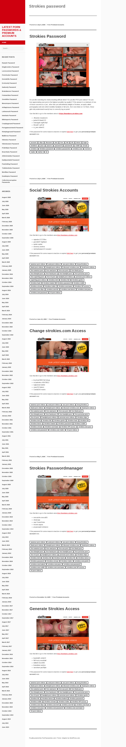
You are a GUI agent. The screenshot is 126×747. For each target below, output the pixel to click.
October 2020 (6, 476)
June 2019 (5, 541)
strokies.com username (56, 567)
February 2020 (7, 509)
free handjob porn (66, 273)
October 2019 (6, 525)
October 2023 (6, 331)
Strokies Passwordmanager (56, 468)
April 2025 (5, 258)
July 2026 (5, 201)
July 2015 (5, 723)
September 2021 (7, 432)
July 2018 (5, 577)
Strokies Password (48, 36)
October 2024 (6, 282)
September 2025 (7, 238)
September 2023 (7, 335)
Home (4, 42)
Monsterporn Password (10, 103)
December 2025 (7, 225)
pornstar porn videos (83, 277)
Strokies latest (36, 423)
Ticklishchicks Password (10, 168)
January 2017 (6, 650)
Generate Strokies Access (54, 608)
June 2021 (5, 444)
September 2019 (7, 529)
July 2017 (5, 626)
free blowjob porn (37, 273)
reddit (77, 145)
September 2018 (7, 569)
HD (72, 142)
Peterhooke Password (10, 75)
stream (85, 145)
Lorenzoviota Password (10, 71)
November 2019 (7, 521)
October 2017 (6, 614)
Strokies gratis (77, 280)
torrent (87, 149)
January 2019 (6, 553)
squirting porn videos (38, 280)
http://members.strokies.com (67, 235)
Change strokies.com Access (58, 330)
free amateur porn (37, 270)
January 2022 (6, 416)
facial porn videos (88, 267)
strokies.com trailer (57, 430)
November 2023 (7, 327)
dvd (56, 142)
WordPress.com (75, 738)
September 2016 (7, 666)
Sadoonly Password (9, 87)
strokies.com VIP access (75, 567)
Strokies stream (36, 286)
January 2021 (6, 464)
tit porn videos (55, 292)
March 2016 (6, 691)
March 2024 (6, 310)
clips (41, 142)
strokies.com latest (68, 289)
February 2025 (7, 266)
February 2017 (7, 646)
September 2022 (7, 383)
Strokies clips (82, 417)
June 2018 (5, 581)
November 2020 (7, 472)
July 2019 (5, 537)
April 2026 (5, 213)
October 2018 (6, 565)
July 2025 (5, 246)
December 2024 (7, 274)
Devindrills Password (9, 79)
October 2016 (6, 662)
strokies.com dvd (53, 705)
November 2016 (7, 658)
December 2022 (7, 371)
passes (49, 145)
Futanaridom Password (10, 95)
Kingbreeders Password (10, 67)
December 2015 (7, 703)
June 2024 (5, 298)
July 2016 (5, 674)
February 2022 (7, 412)
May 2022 (5, 399)
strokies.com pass (84, 289)
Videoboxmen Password (10, 144)
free (61, 142)
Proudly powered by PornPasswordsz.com (42, 738)
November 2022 (7, 375)
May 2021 (5, 448)
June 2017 (5, 630)
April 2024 (5, 306)
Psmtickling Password (10, 164)
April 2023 (5, 355)
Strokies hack (35, 283)
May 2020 (5, 496)
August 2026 (6, 197)
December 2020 (7, 468)
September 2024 (7, 286)
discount (49, 142)
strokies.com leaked (38, 564)
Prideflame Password (9, 148)
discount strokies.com (71, 267)
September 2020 (7, 480)
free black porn (76, 270)
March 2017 (6, 642)
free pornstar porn (81, 273)
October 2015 (6, 711)
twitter (40, 152)
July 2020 (5, 488)
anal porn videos (54, 264)
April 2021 (5, 452)
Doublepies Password (9, 176)
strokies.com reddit (38, 567)
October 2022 (6, 379)
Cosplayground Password (11, 123)
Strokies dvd (53, 280)
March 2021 (6, 456)
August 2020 (6, 484)
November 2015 (7, 707)
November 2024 (7, 278)
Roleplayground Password (11, 131)
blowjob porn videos (53, 267)
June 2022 (5, 395)
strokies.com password (39, 292)
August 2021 (6, 436)
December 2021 (7, 420)
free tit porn (51, 277)
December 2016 (7, 654)
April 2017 (5, 638)
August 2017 (6, 622)
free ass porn (64, 270)
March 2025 (6, 262)
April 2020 (5, 500)
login (85, 142)
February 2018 (7, 598)
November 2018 (7, 561)
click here (70, 132)
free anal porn (51, 270)
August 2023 (6, 339)
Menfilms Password (9, 172)
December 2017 (7, 606)
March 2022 (6, 407)
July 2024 (5, 294)
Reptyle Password (8, 63)
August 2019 (6, 533)
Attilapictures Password (10, 107)
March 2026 (6, 217)
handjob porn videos (65, 277)
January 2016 (6, 699)
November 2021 (7, 424)
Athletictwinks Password (10, 156)
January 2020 (6, 513)
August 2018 (6, 573)
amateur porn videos (38, 264)
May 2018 (5, 585)
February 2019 (7, 549)
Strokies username (65, 286)
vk (46, 152)
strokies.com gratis (82, 561)
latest (78, 142)
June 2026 (5, 205)
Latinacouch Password (10, 111)
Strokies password (46, 149)
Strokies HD (84, 420)
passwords (68, 145)
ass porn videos (68, 264)
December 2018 (7, 557)
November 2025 (7, 230)
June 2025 (5, 250)
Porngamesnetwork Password (12, 127)
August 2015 (6, 719)
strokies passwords (63, 149)
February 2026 (7, 221)
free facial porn (51, 273)
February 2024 (7, 314)
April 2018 (5, 589)
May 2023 (5, 351)
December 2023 (7, 323)
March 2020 (6, 505)
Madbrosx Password (9, 136)
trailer (33, 152)
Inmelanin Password (9, 115)
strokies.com (77, 149)
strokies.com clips (37, 289)
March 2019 (6, 545)
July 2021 (5, 440)
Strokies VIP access (82, 286)
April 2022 (5, 403)
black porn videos (37, 267)
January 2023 (6, 367)
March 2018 (6, 594)
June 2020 (5, 492)
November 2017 (7, 610)
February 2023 (7, 363)
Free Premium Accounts (55, 25)
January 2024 (6, 318)
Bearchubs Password (9, 152)
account (33, 142)
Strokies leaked (48, 283)
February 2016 (7, 695)
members (34, 145)
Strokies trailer (50, 286)
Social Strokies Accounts (54, 190)
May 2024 (5, 302)
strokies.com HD (52, 289)
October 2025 (6, 234)
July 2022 (5, 391)
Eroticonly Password (9, 83)
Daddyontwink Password (10, 160)
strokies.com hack (82, 705)
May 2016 (5, 682)
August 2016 (6, 670)
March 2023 (6, 359)
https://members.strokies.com (70, 113)
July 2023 (5, 343)
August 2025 (6, 242)
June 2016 (5, 678)
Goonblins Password (9, 99)
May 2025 (5, 254)
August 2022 (6, 387)
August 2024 (6, 290)
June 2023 (5, 347)
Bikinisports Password (10, 119)
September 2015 (7, 715)
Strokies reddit (79, 283)
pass (42, 145)
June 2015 (5, 727)
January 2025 (6, 270)
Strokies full (65, 280)
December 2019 (7, 517)
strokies (34, 149)
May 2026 (5, 209)
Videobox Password (9, 140)
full (67, 142)
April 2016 (5, 687)
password (58, 145)
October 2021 (6, 428)
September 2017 (7, 618)
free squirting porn (37, 277)
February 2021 (7, 460)
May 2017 (5, 634)
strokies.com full (67, 705)
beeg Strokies (82, 264)
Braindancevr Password (10, 91)
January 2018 (6, 602)
